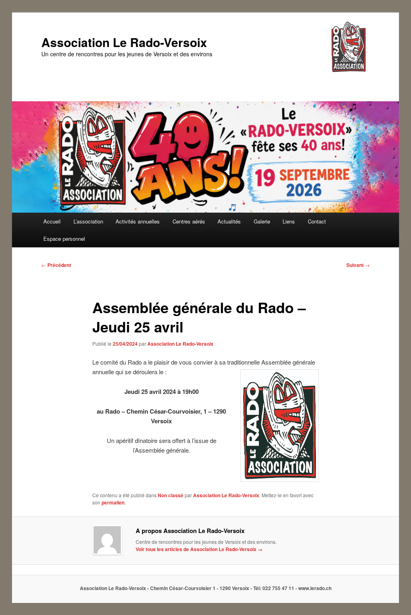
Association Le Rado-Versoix (124, 42)
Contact (317, 221)
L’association (88, 221)
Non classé (170, 495)
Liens (289, 221)
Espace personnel (64, 238)
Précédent (56, 265)
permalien (113, 502)
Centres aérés (189, 221)
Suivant (358, 265)
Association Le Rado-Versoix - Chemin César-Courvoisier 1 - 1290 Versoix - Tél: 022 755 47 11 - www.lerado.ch (206, 588)
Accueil (52, 221)
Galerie (262, 221)
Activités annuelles (138, 221)
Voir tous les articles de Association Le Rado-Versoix (199, 549)
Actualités (229, 221)
